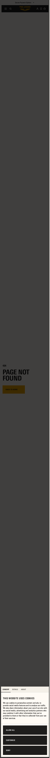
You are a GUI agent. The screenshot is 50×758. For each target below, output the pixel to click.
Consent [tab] (6, 689)
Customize (10, 740)
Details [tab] (15, 689)
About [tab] (23, 689)
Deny (8, 750)
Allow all (10, 730)
